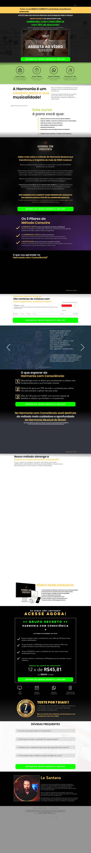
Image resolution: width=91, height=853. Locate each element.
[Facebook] (45, 817)
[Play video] (45, 43)
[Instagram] (40, 817)
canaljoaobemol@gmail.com (48, 812)
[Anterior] (8, 347)
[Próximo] (82, 347)
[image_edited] (56, 817)
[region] (45, 732)
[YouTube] (35, 817)
